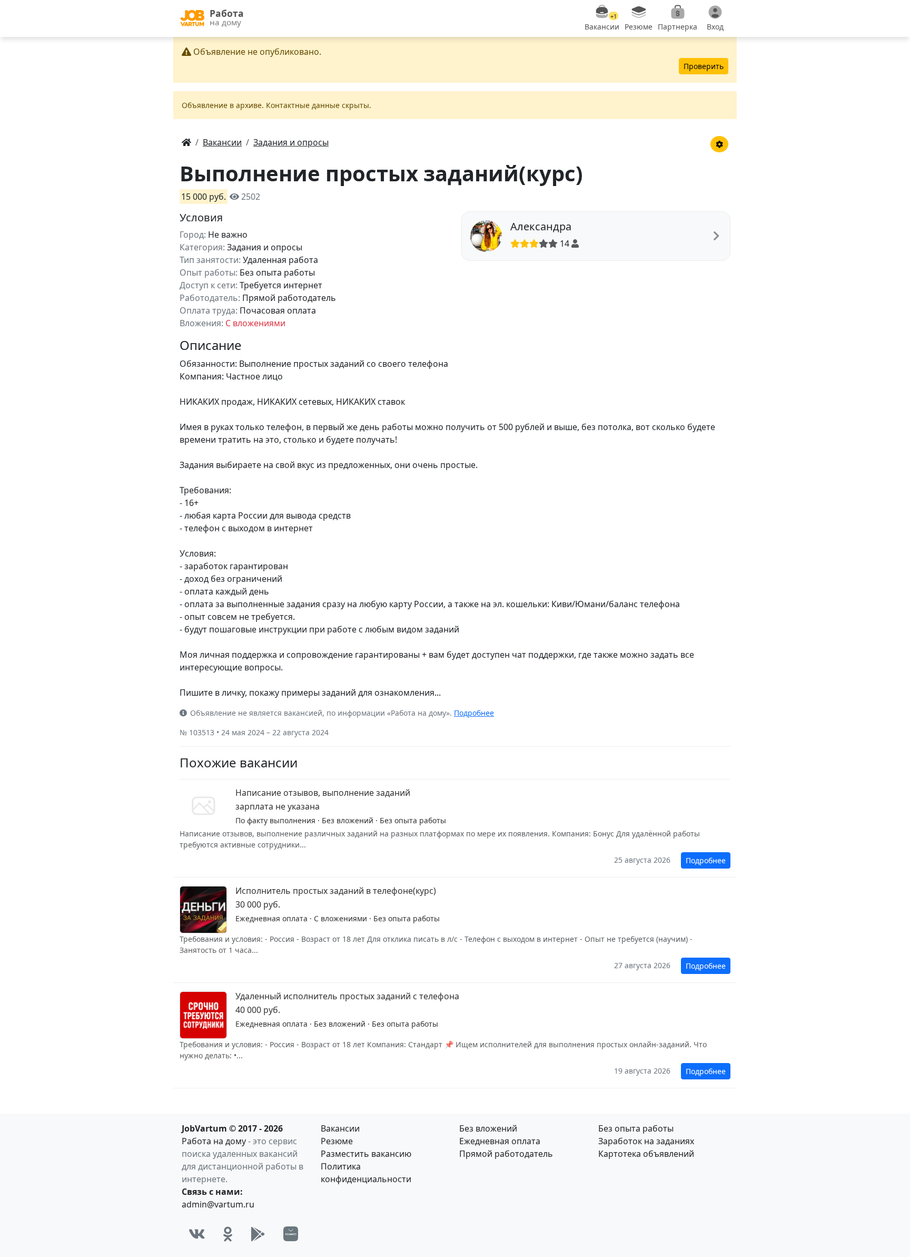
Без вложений (488, 1128)
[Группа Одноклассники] (228, 1234)
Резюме (337, 1141)
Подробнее (474, 713)
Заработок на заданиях (646, 1141)
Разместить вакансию (366, 1153)
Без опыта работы (636, 1128)
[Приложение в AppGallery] (290, 1234)
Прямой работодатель (506, 1153)
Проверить (704, 66)
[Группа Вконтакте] (197, 1234)
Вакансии (340, 1128)
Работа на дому (214, 1141)
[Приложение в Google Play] (258, 1234)
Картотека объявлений (646, 1153)
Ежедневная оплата (499, 1141)
